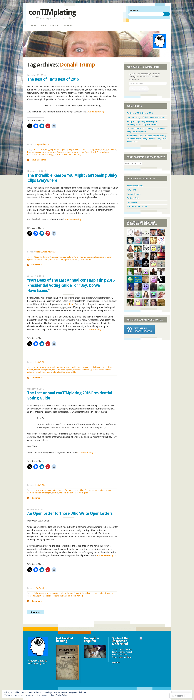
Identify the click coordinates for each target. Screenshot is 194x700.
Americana (46, 367)
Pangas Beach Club (93, 152)
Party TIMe (40, 362)
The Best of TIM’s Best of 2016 (53, 79)
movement (53, 260)
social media (70, 596)
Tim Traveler (132, 202)
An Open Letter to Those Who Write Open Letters (69, 513)
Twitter (88, 260)
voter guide (71, 372)
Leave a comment (38, 160)
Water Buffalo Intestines (45, 252)
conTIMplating (52, 12)
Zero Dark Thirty (74, 155)
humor (113, 150)
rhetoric (62, 493)
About (43, 25)
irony (107, 593)
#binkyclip (38, 257)
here (71, 304)
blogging (49, 150)
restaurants (32, 155)
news (61, 260)
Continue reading (97, 111)
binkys (46, 257)
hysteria (30, 260)
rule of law (61, 372)
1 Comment (35, 498)
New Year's (61, 152)
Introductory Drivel (135, 186)
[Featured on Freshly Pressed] (139, 333)
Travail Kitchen (60, 155)
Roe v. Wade (50, 372)
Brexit (52, 257)
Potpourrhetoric (42, 144)
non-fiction (71, 152)
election (90, 257)
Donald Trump (88, 150)
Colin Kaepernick (41, 593)
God (104, 367)
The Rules (67, 25)
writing (80, 596)
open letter (31, 596)
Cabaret (55, 367)
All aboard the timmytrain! (143, 67)
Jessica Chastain (34, 152)
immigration (46, 370)
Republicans (40, 372)
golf (108, 150)
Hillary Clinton (85, 490)
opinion (80, 152)
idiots (102, 593)
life (112, 593)
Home (34, 25)
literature (45, 152)
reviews (41, 155)
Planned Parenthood (81, 370)
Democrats (64, 367)
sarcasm (55, 596)
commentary (60, 257)
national (102, 490)
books (56, 150)
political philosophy (43, 493)
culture (70, 257)
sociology (49, 155)
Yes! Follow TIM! (139, 89)
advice (36, 490)
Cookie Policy (61, 695)
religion (30, 372)
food (103, 150)
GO (166, 13)
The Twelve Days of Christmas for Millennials (146, 117)
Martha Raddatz (41, 260)
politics (108, 370)
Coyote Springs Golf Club (70, 150)
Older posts (35, 612)
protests (75, 260)
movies (53, 152)
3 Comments (36, 265)
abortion (37, 367)
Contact (54, 25)
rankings (105, 152)
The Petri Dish (41, 588)
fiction (97, 150)
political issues (97, 370)
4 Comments (36, 377)
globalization (99, 257)
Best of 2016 (39, 150)
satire (81, 260)
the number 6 (72, 493)
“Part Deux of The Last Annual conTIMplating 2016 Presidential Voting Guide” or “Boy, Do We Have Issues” (70, 285)
